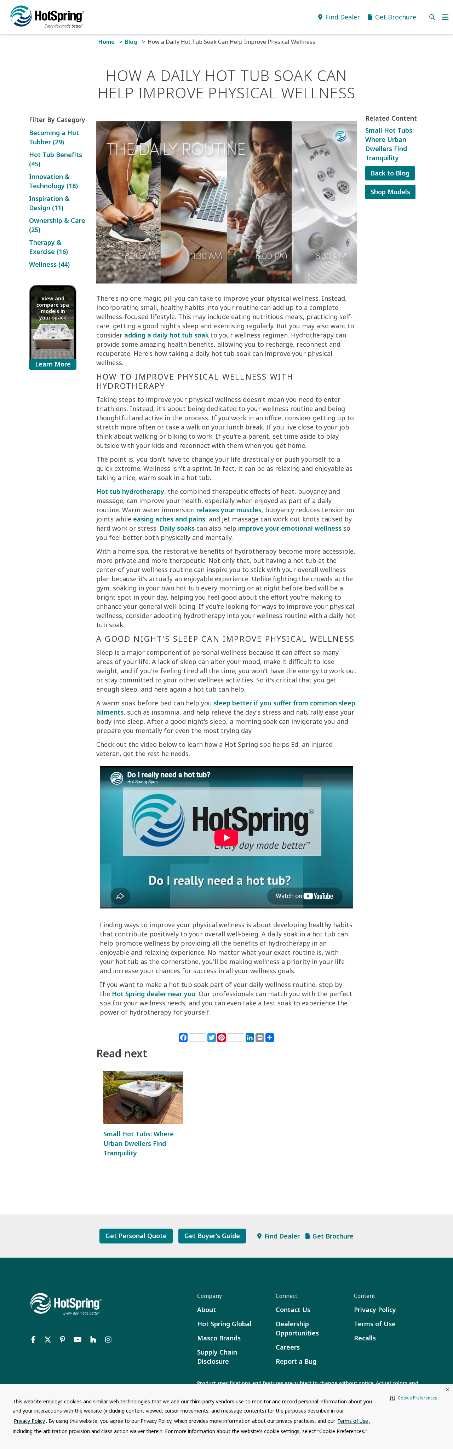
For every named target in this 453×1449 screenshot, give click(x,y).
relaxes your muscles (229, 510)
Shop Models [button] (390, 191)
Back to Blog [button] (390, 173)
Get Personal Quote (136, 1235)
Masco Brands (219, 1338)
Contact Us (293, 1309)
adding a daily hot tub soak (166, 335)
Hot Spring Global (224, 1324)
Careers (288, 1347)
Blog (131, 42)
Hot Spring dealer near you (153, 993)
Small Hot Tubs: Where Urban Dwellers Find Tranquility (138, 1143)
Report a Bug (296, 1361)
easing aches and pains (169, 519)
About (206, 1309)
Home (106, 42)
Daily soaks (177, 528)
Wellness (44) (49, 264)
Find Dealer (282, 1236)
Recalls (365, 1338)
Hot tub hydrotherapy (130, 491)
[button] (413, 1398)
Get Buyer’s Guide (212, 1235)
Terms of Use (375, 1324)
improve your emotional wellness (290, 528)
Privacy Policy (375, 1309)
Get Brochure (333, 1236)
